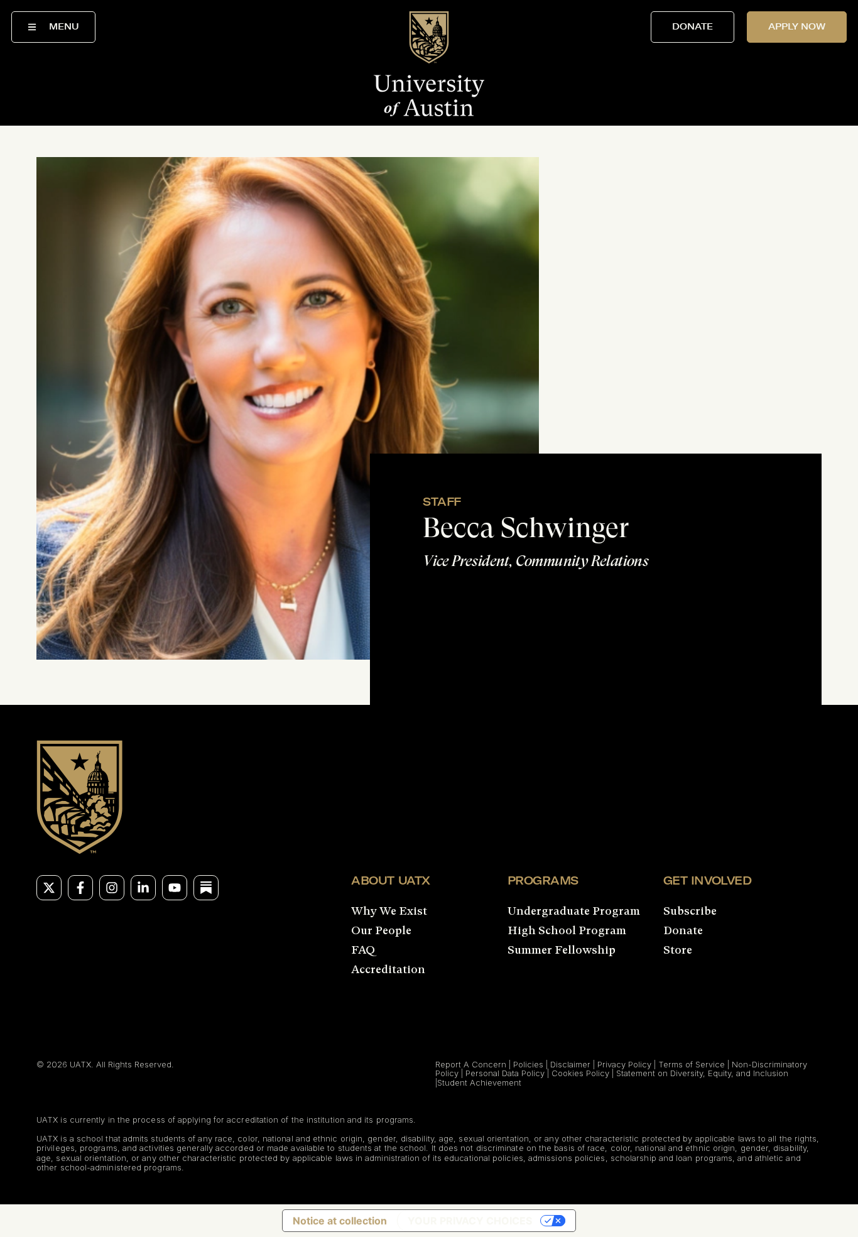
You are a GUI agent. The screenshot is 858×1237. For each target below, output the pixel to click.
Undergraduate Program (574, 911)
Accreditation (388, 969)
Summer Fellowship (562, 950)
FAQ (363, 950)
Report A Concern (470, 1064)
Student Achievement (479, 1082)
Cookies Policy (580, 1073)
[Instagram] (111, 887)
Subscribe (690, 911)
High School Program (567, 930)
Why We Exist (389, 911)
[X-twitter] (49, 887)
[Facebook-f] (80, 887)
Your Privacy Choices (470, 1220)
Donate (683, 930)
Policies (528, 1064)
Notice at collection (340, 1220)
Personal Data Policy (505, 1073)
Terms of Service (691, 1064)
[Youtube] (174, 887)
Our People (381, 930)
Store (677, 950)
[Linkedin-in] (143, 887)
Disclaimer (570, 1064)
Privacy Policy (624, 1064)
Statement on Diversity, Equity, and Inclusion (702, 1073)
